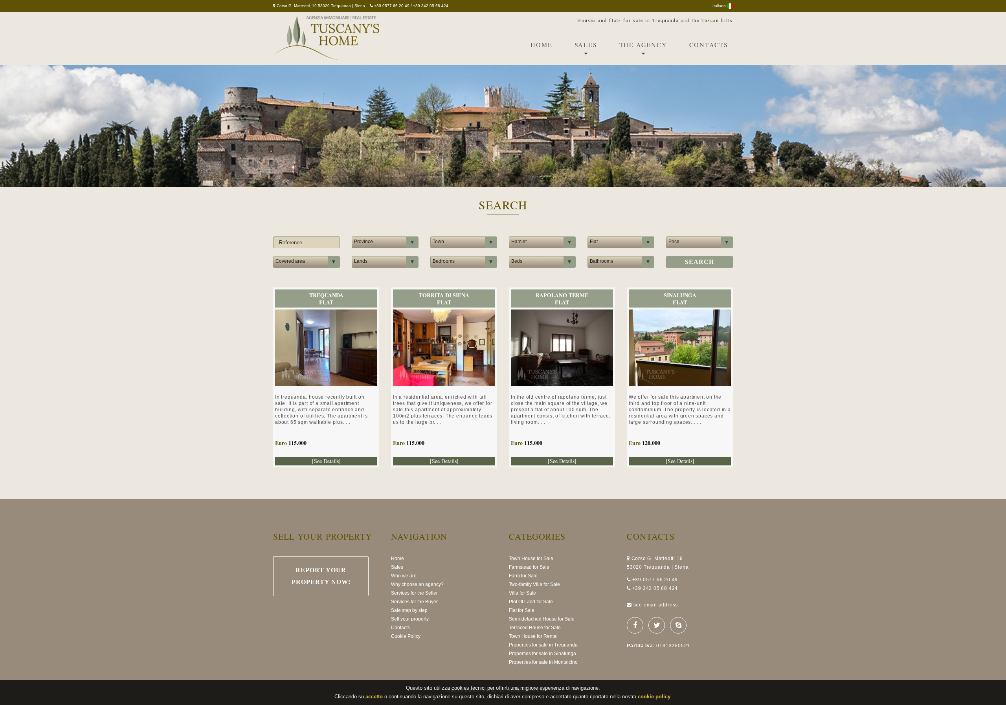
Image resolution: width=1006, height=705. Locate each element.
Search (699, 261)
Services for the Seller (414, 593)
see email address (655, 605)
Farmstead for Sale (529, 567)
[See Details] (326, 461)
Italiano (719, 6)
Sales (586, 44)
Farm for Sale (523, 576)
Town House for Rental (533, 636)
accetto (374, 697)
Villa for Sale (522, 593)
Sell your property (410, 619)
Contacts (708, 44)
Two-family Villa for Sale (534, 584)
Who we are (404, 576)
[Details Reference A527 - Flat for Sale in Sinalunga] (680, 314)
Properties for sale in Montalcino (543, 662)
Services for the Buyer (414, 601)
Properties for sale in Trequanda (543, 645)
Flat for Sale (521, 610)
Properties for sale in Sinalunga (542, 653)
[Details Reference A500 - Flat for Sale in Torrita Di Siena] (444, 314)
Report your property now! (321, 576)
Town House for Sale (531, 558)
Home (541, 44)
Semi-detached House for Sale (542, 619)
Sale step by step (409, 610)
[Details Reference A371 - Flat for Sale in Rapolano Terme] (562, 314)
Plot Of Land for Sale (531, 601)
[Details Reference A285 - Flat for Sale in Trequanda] (326, 314)
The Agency (643, 44)
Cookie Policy (405, 636)
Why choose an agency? (417, 584)
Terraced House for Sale (535, 627)
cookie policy (654, 697)
